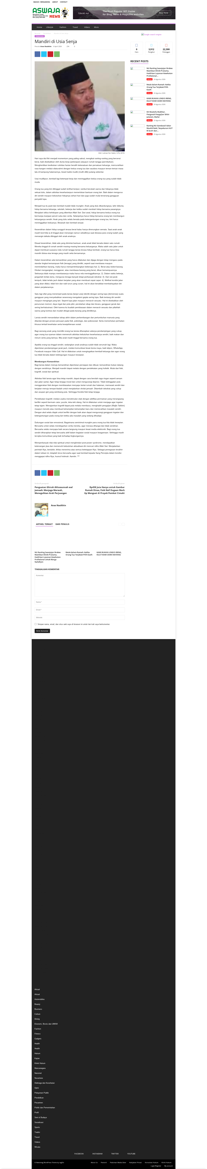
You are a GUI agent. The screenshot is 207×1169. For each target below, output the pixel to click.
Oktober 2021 (39, 901)
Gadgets (37, 1039)
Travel (75, 27)
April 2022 (38, 876)
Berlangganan (166, 45)
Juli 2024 (38, 762)
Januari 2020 (39, 918)
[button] (171, 27)
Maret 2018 (39, 952)
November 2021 (40, 897)
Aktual (149, 79)
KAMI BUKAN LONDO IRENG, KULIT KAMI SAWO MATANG (109, 553)
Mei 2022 (38, 871)
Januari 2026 (39, 686)
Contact (63, 2)
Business (38, 1009)
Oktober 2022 (39, 850)
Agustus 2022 (40, 859)
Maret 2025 (39, 728)
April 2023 (38, 825)
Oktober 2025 (39, 698)
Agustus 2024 (40, 758)
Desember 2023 (40, 791)
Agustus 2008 (40, 973)
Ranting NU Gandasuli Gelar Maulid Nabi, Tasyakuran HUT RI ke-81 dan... (159, 128)
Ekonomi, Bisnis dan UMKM (46, 1024)
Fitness (37, 1034)
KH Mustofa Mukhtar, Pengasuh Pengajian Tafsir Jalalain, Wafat (158, 114)
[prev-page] (119, 524)
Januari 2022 (39, 888)
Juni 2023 (38, 817)
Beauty (37, 1004)
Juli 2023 (38, 812)
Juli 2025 (38, 711)
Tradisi (37, 1132)
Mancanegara (39, 1068)
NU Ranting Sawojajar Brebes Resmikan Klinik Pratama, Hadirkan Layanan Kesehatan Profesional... (159, 72)
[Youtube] (171, 2)
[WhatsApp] (57, 54)
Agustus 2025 (40, 707)
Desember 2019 (40, 922)
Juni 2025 (38, 715)
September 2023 (41, 804)
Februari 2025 (40, 732)
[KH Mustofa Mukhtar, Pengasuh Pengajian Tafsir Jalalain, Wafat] (137, 116)
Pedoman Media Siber (118, 1162)
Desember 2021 (40, 893)
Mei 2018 (38, 947)
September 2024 (41, 753)
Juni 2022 (38, 867)
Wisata (37, 1147)
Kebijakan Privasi (135, 1162)
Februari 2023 (40, 834)
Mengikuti (151, 44)
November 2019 (40, 926)
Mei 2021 (38, 914)
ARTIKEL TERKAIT (44, 524)
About (55, 2)
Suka (137, 44)
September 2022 (41, 855)
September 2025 (41, 703)
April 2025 (38, 724)
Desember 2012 (40, 956)
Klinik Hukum (39, 1063)
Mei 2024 (38, 770)
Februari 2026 (40, 682)
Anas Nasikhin (45, 46)
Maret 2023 (39, 829)
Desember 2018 (40, 943)
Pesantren (38, 1103)
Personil (104, 1162)
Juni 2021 (38, 909)
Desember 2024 (40, 741)
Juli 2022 (38, 863)
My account (168, 1166)
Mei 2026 (38, 669)
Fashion (63, 27)
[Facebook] (158, 2)
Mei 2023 (38, 821)
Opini (36, 1088)
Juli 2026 (38, 660)
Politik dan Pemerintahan (44, 1108)
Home (39, 27)
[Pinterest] (50, 54)
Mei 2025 (38, 720)
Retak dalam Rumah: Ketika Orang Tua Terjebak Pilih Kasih (79, 553)
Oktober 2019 (39, 931)
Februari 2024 (40, 783)
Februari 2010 (40, 960)
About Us (94, 1162)
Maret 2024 (39, 779)
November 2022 (40, 846)
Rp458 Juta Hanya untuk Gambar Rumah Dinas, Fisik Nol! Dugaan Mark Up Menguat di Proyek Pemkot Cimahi (104, 490)
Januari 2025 (39, 736)
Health (37, 1044)
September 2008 (41, 969)
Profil (36, 1112)
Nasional (38, 1073)
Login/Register (156, 1166)
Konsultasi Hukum (151, 1162)
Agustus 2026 (40, 656)
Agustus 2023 (40, 808)
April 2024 (38, 774)
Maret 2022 (39, 880)
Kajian (37, 1058)
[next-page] (123, 524)
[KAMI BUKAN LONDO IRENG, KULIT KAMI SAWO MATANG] (111, 539)
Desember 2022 (40, 842)
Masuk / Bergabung (41, 2)
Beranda (37, 33)
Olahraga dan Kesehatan (44, 1083)
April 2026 (38, 673)
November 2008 (40, 964)
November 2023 (40, 796)
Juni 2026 (38, 665)
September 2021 (41, 905)
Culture (37, 1014)
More (96, 27)
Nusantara (38, 1078)
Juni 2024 (38, 766)
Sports (37, 1127)
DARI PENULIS (62, 524)
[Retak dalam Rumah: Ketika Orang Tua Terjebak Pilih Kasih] (80, 539)
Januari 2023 (39, 838)
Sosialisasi (38, 1122)
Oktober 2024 (39, 749)
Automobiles (39, 999)
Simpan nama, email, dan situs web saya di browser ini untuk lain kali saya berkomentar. (74, 624)
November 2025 (40, 694)
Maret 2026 (39, 677)
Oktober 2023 (39, 800)
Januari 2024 (39, 787)
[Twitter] (167, 2)
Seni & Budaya (40, 1117)
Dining (37, 1019)
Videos (87, 27)
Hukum (37, 1053)
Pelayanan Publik (41, 1093)
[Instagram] (163, 2)
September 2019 (41, 935)
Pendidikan (47, 33)
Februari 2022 (40, 884)
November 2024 (40, 745)
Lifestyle (49, 27)
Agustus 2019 (40, 939)
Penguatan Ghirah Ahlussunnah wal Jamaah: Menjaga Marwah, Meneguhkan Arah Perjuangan (54, 490)
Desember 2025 (40, 690)
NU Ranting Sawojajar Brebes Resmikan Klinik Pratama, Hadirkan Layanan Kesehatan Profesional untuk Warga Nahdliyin (48, 557)
